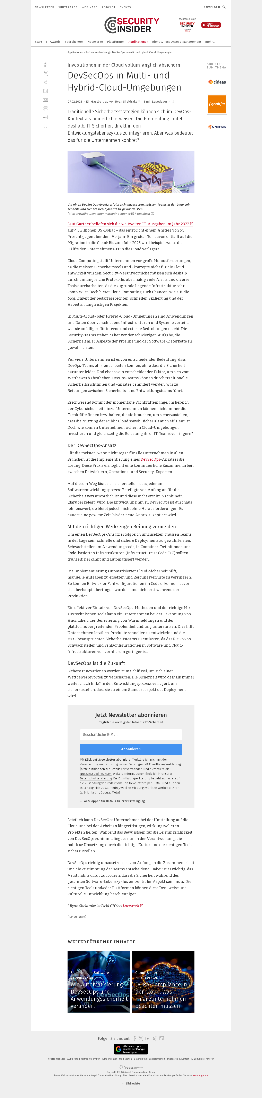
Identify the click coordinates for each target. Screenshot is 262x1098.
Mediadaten (125, 1059)
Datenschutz (140, 1059)
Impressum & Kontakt (178, 1059)
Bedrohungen (74, 42)
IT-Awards (53, 42)
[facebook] (45, 64)
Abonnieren (131, 749)
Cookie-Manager (57, 1059)
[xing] (45, 82)
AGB (69, 1059)
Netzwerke (95, 42)
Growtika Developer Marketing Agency (103, 214)
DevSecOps (150, 459)
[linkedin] (45, 90)
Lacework (131, 906)
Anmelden (212, 7)
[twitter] (45, 73)
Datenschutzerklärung (96, 778)
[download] (45, 117)
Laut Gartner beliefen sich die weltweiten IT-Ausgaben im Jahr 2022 (128, 224)
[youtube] (146, 1038)
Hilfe (76, 1059)
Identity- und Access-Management (176, 42)
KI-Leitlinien (197, 1059)
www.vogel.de (200, 1075)
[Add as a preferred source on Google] (131, 1049)
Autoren (210, 1059)
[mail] (45, 99)
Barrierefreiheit (157, 1059)
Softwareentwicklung (98, 52)
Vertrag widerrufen (91, 1059)
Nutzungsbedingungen (96, 774)
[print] (45, 108)
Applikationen (138, 42)
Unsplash (143, 214)
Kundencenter (109, 1059)
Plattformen (115, 42)
